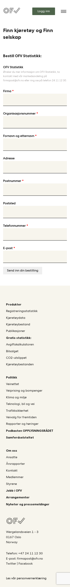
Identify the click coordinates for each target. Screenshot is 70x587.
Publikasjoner (15, 331)
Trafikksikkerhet (17, 411)
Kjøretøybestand (18, 324)
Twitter (11, 564)
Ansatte (11, 457)
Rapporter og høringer (22, 424)
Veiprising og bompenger (24, 391)
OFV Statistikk (13, 67)
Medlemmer (15, 477)
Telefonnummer (14, 226)
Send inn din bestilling (22, 270)
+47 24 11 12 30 (30, 553)
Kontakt (12, 470)
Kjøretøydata (15, 318)
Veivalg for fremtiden (21, 417)
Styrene (11, 484)
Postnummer (12, 181)
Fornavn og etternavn (18, 136)
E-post (8, 248)
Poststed (9, 203)
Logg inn (44, 11)
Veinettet (12, 384)
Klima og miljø (16, 397)
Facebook (25, 564)
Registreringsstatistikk (22, 311)
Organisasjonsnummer (19, 113)
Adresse (9, 158)
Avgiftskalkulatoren (20, 344)
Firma (7, 91)
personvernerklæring (31, 578)
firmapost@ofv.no (30, 558)
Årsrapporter (15, 464)
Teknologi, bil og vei (20, 404)
